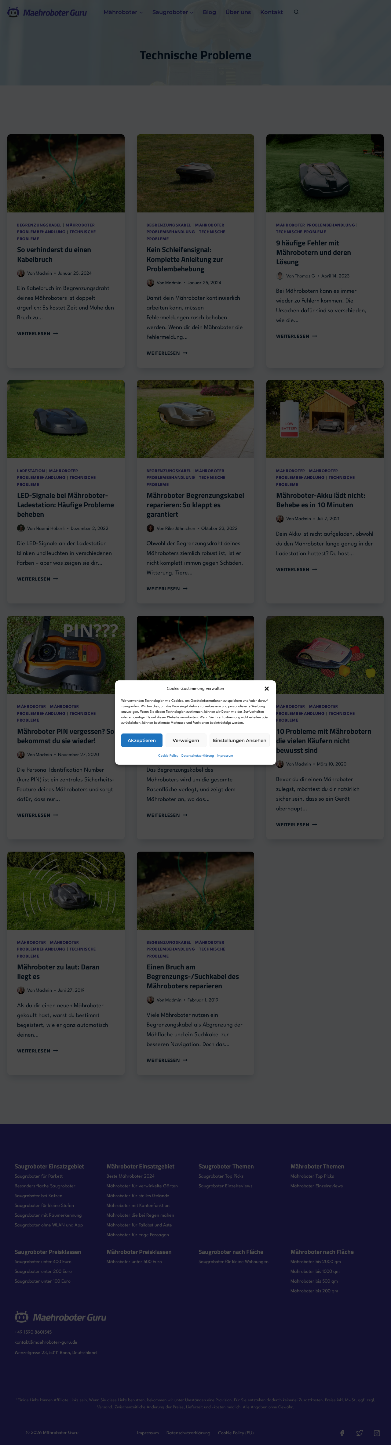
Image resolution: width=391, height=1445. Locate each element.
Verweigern (186, 740)
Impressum (225, 756)
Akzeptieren (142, 740)
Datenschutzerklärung (197, 756)
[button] (267, 689)
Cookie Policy (168, 756)
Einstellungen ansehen (239, 740)
